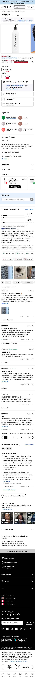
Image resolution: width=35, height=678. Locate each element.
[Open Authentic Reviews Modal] (18, 229)
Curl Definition (21, 20)
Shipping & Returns (11, 89)
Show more (4, 159)
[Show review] (7, 272)
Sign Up (29, 623)
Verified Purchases (27, 282)
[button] (23, 58)
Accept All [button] (26, 667)
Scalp (27, 20)
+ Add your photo (6, 509)
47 (29, 437)
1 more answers (8, 486)
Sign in (8, 86)
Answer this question (9, 490)
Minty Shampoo (19, 543)
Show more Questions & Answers (13, 496)
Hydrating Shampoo (22, 545)
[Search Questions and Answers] (3, 448)
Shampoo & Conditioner (11, 11)
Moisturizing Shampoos (8, 545)
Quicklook (4, 183)
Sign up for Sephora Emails (10, 619)
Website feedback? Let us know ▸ (17, 551)
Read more (4, 303)
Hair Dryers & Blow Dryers (20, 536)
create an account (17, 86)
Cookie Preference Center (18, 661)
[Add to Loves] (32, 62)
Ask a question (16, 19)
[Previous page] (2, 437)
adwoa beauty (5, 14)
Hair (2, 11)
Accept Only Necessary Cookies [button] (9, 667)
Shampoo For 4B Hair (7, 543)
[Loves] (29, 7)
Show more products (11, 118)
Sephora (4, 538)
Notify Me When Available (15, 187)
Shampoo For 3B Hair (17, 541)
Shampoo (22, 11)
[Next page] (33, 437)
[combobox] (19, 7)
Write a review (29, 209)
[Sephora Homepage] (6, 7)
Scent (30, 20)
